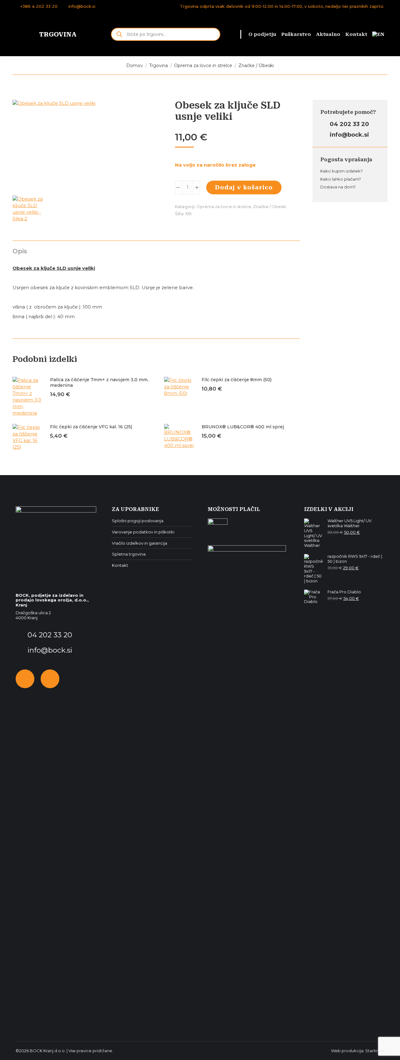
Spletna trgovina (129, 554)
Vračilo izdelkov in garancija (139, 543)
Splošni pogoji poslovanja (137, 520)
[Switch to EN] (378, 34)
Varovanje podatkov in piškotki (143, 532)
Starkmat (374, 1050)
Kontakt (120, 565)
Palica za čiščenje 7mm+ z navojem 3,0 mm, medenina (99, 382)
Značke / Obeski (269, 206)
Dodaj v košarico (244, 187)
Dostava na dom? (338, 186)
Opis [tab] (19, 251)
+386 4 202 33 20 (39, 6)
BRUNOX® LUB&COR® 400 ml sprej (243, 427)
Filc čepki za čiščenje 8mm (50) (237, 379)
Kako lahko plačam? (340, 179)
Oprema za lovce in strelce (224, 206)
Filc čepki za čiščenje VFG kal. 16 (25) (91, 427)
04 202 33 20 (348, 124)
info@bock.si (81, 6)
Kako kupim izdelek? (341, 170)
